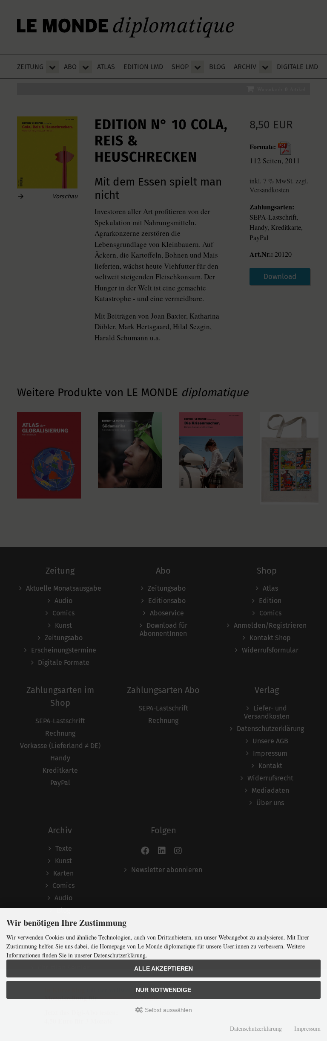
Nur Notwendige (163, 989)
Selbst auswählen (167, 1009)
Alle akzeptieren (163, 968)
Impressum (307, 1028)
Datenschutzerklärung (256, 1028)
